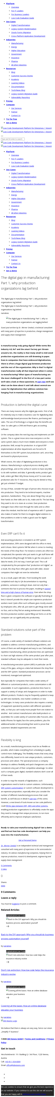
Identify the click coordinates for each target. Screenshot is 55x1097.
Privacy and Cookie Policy (35, 1094)
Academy (15, 79)
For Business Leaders (20, 14)
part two (41, 381)
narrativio (7, 946)
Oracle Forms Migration (21, 32)
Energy (14, 47)
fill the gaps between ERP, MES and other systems (27, 806)
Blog (13, 72)
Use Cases (11, 21)
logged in (16, 904)
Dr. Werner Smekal (8, 845)
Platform (10, 3)
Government (16, 54)
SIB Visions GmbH (15, 1039)
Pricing (9, 101)
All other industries (19, 65)
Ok (24, 1094)
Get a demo (11, 122)
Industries (10, 39)
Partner (14, 112)
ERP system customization (12, 788)
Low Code (21, 915)
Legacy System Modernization (23, 29)
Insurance (15, 57)
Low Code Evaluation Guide (22, 18)
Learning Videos (17, 83)
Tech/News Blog (18, 90)
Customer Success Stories (22, 76)
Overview (15, 7)
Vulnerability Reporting (20, 97)
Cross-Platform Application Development (28, 36)
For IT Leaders (17, 11)
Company (10, 104)
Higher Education (18, 50)
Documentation (17, 86)
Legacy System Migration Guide (24, 94)
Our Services (16, 108)
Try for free (11, 119)
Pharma (14, 61)
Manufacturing (17, 43)
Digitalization (11, 915)
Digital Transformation (20, 25)
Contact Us (15, 115)
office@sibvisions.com (15, 1065)
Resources (11, 68)
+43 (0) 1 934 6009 (12, 1061)
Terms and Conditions (35, 1039)
